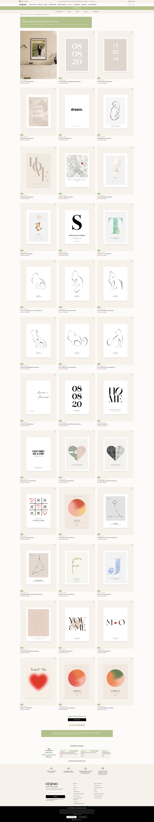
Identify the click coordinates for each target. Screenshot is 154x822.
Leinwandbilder (52, 4)
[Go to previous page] (70, 725)
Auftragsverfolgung (98, 787)
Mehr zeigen (77, 719)
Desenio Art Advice (98, 783)
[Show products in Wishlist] (130, 4)
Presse (74, 785)
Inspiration (84, 4)
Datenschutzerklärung (53, 799)
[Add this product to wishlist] (55, 32)
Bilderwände (77, 4)
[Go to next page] (84, 725)
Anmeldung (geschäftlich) (78, 803)
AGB (95, 789)
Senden (55, 796)
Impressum (75, 787)
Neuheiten (40, 4)
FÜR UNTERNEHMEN (92, 4)
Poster (45, 4)
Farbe (69, 11)
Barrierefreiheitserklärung (78, 793)
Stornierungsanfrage (98, 795)
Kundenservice (97, 785)
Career (74, 789)
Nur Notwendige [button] (82, 817)
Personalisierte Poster (28, 14)
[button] (77, 820)
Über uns (75, 783)
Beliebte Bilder (32, 4)
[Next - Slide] (112, 754)
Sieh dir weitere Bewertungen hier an (77, 760)
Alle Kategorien (59, 11)
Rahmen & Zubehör (62, 4)
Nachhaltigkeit (76, 791)
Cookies (96, 791)
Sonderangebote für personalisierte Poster (42, 14)
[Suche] (128, 4)
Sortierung (95, 11)
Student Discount (76, 795)
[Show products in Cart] (133, 4)
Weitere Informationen (77, 814)
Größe (85, 11)
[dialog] (77, 814)
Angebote (70, 4)
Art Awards (75, 801)
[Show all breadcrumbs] (21, 14)
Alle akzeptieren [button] (71, 817)
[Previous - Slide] (58, 754)
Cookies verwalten (98, 797)
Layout (77, 11)
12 (81, 725)
